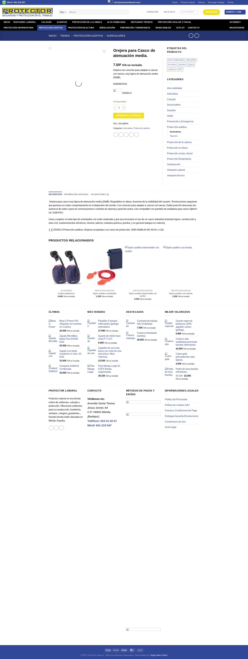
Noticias (201, 2)
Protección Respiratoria (19, 28)
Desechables (163, 28)
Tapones (174, 136)
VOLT (180, 69)
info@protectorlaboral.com (127, 2)
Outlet (180, 28)
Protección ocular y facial (174, 22)
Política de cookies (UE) (177, 405)
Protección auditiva (51, 28)
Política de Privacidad (176, 399)
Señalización (107, 28)
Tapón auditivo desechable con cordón (143, 294)
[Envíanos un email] (244, 2)
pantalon (182, 65)
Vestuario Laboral (24, 22)
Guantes (62, 22)
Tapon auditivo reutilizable (104, 293)
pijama (191, 65)
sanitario (171, 69)
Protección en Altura (81, 28)
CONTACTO (193, 28)
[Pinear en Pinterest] (131, 134)
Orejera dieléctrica (66, 293)
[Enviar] (126, 12)
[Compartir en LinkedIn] (136, 134)
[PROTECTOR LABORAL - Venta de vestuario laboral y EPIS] (28, 12)
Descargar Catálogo (216, 2)
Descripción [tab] (55, 194)
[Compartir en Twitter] (121, 134)
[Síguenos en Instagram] (242, 2)
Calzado (46, 22)
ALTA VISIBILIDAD (176, 60)
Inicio (53, 35)
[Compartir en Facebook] (116, 134)
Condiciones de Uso (175, 421)
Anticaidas (172, 94)
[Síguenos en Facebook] (239, 2)
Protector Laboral (188, 2)
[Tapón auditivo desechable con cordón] (142, 267)
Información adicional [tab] (76, 194)
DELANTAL (191, 60)
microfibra (172, 65)
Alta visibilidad (116, 22)
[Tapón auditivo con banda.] (181, 267)
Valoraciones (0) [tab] (100, 194)
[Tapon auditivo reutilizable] (104, 267)
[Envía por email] (126, 134)
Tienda (174, 2)
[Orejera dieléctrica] (66, 267)
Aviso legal (170, 427)
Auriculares (116, 35)
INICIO (7, 22)
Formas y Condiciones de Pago (181, 410)
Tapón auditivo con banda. (181, 293)
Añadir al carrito (128, 115)
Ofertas (230, 2)
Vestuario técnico (142, 22)
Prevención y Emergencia (135, 28)
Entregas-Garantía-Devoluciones (181, 416)
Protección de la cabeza (87, 22)
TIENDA (65, 35)
